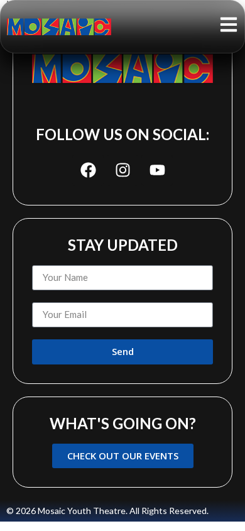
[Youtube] (157, 170)
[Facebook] (88, 170)
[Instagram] (122, 170)
